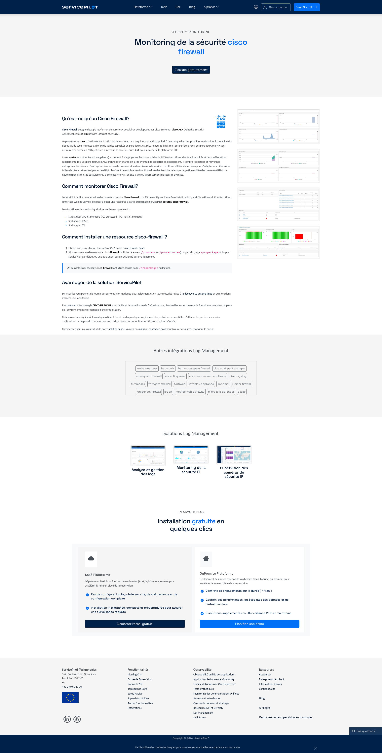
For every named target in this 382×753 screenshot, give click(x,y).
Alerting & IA (135, 674)
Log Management (203, 712)
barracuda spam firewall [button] (194, 368)
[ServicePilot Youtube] (77, 719)
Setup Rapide (135, 693)
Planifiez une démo (249, 624)
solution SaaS (116, 329)
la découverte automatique (197, 293)
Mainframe (199, 717)
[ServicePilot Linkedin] (67, 719)
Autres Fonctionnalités (140, 703)
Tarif (164, 7)
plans (142, 329)
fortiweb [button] (179, 384)
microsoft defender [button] (221, 391)
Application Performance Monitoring (213, 679)
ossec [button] (242, 391)
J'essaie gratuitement (191, 70)
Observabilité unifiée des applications (214, 674)
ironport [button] (222, 384)
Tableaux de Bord (137, 689)
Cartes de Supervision (139, 679)
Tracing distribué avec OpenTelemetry (214, 684)
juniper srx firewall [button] (149, 391)
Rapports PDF (135, 684)
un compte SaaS (135, 248)
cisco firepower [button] (175, 376)
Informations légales (270, 684)
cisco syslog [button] (238, 376)
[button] (276, 7)
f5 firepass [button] (138, 384)
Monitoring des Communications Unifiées (216, 693)
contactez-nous (157, 329)
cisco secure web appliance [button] (207, 376)
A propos (210, 7)
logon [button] (168, 391)
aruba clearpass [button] (147, 368)
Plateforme (141, 7)
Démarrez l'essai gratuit (134, 624)
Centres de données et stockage (211, 703)
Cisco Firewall (69, 129)
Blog (192, 7)
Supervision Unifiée (138, 698)
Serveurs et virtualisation (207, 698)
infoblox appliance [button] (201, 384)
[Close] (315, 747)
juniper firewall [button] (241, 384)
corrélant (70, 305)
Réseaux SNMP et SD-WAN (208, 708)
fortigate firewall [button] (159, 384)
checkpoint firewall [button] (149, 376)
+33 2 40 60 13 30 (72, 686)
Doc (178, 7)
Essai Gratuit (304, 7)
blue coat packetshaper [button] (229, 368)
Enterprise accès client (271, 679)
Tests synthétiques (203, 689)
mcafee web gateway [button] (190, 391)
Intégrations (134, 708)
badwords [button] (167, 368)
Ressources (265, 674)
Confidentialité (267, 689)
